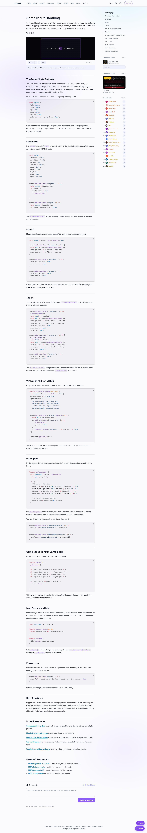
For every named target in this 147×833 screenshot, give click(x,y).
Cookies (94, 826)
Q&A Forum (57, 826)
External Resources (111, 51)
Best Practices (109, 45)
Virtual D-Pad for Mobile (113, 29)
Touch (107, 25)
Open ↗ (123, 57)
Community (48, 826)
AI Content (69, 826)
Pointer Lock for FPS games (37, 737)
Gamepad (108, 32)
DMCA (100, 826)
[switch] (116, 3)
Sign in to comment (86, 800)
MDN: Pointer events (36, 767)
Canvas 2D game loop (34, 742)
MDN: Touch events (36, 773)
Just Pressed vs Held (111, 38)
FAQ (63, 826)
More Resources (110, 48)
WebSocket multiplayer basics (38, 749)
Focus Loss (108, 41)
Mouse (107, 22)
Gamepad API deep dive (35, 726)
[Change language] (111, 3)
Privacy (83, 826)
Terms (89, 826)
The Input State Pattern (112, 16)
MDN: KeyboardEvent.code (39, 764)
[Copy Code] (92, 103)
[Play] (105, 62)
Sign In (128, 3)
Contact (77, 826)
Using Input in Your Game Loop (115, 35)
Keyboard (108, 19)
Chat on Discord (90, 785)
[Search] (121, 3)
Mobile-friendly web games (37, 733)
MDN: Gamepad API (36, 770)
